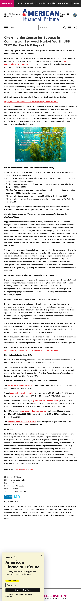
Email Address (12, 581)
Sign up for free (23, 590)
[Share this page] (75, 27)
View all (76, 3)
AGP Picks (7, 3)
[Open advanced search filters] (69, 27)
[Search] (64, 27)
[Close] (41, 555)
